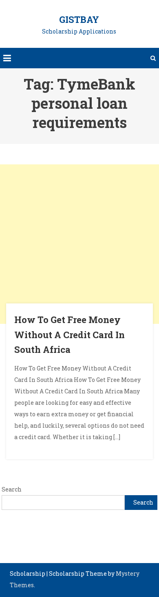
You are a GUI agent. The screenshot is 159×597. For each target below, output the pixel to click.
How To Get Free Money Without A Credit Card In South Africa (69, 334)
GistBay (79, 19)
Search (12, 489)
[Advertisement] (79, 244)
